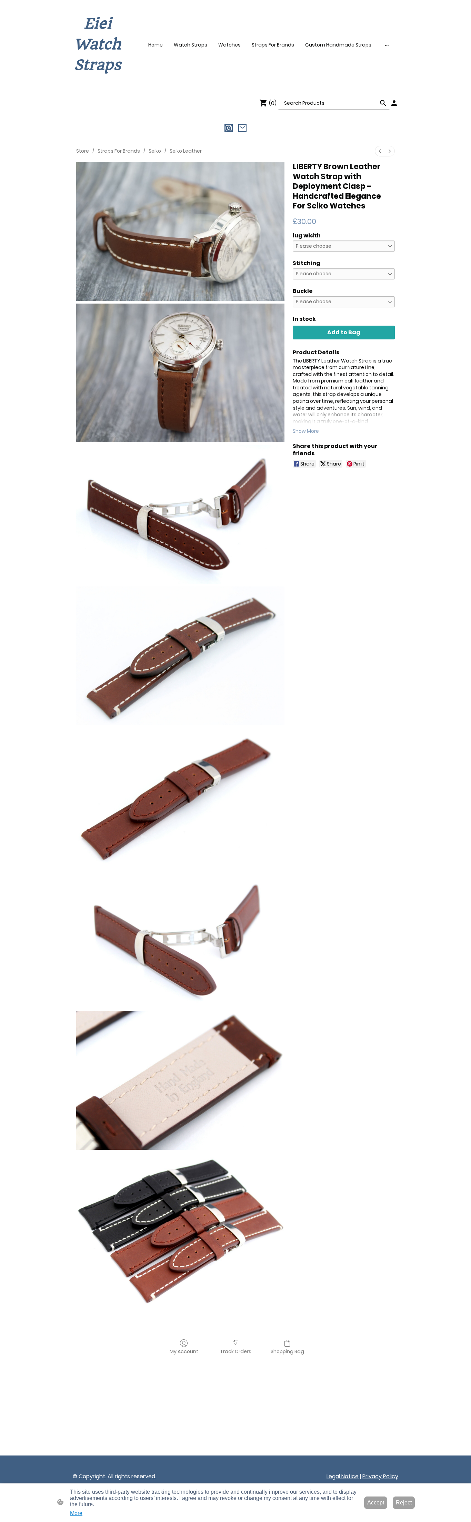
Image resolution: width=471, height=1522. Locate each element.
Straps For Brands (119, 150)
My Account (184, 1351)
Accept (375, 1502)
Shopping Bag (287, 1351)
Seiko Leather (186, 150)
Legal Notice (343, 1476)
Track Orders (235, 1351)
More (76, 1513)
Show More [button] (306, 431)
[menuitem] (380, 151)
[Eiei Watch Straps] (97, 82)
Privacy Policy (380, 1476)
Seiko (155, 150)
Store (82, 150)
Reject (404, 1502)
